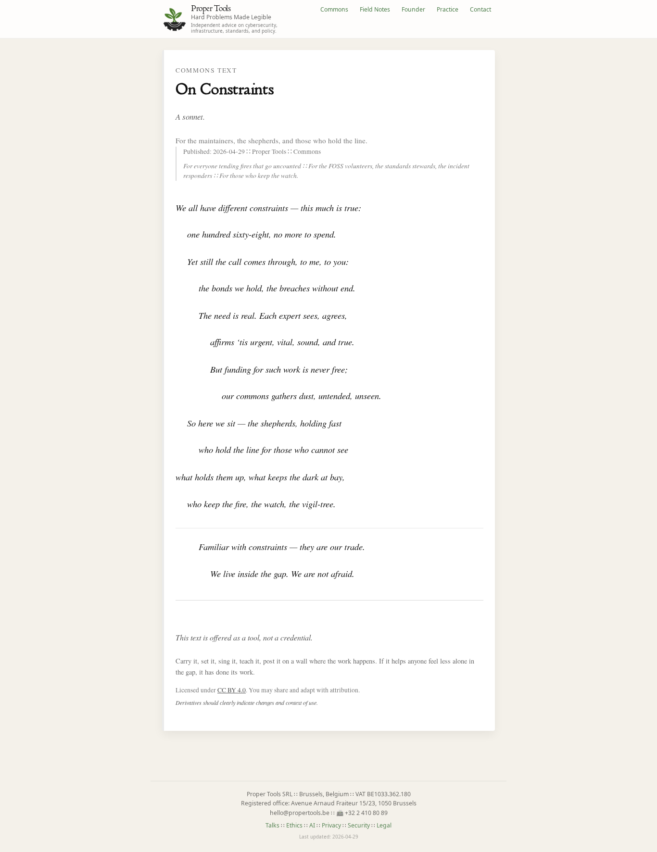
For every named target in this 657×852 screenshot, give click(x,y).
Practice (447, 9)
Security (359, 825)
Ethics (294, 825)
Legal (384, 825)
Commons (334, 9)
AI (312, 825)
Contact (480, 9)
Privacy (331, 825)
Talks (272, 825)
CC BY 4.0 (231, 690)
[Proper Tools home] (174, 19)
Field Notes (375, 9)
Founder (413, 9)
